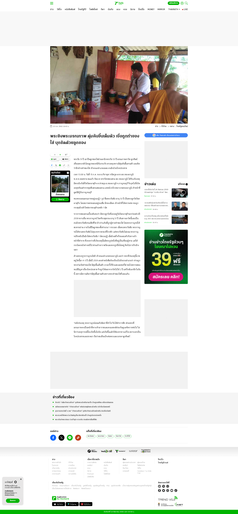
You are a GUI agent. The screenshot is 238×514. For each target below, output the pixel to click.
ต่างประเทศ (148, 209)
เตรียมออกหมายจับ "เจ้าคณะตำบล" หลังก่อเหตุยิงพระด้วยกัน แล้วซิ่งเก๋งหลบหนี (82, 407)
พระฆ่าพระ (101, 436)
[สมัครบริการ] (166, 257)
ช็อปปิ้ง (160, 460)
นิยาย (89, 471)
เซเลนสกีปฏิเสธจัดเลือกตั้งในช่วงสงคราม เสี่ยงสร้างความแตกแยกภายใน (156, 204)
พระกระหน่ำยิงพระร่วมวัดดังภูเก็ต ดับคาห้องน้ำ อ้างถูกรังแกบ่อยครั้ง (78, 415)
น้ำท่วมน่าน (60, 195)
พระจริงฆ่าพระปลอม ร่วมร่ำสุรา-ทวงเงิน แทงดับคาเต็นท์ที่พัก (76, 420)
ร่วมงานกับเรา (64, 486)
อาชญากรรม (56, 471)
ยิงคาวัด (118, 436)
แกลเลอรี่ (126, 471)
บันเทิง (106, 465)
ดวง (88, 468)
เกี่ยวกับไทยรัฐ (76, 486)
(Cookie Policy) (9, 495)
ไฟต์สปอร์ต (141, 465)
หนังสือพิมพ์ (108, 462)
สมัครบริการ (173, 3)
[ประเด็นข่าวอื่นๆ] (68, 173)
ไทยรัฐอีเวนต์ (163, 463)
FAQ (107, 486)
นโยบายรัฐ (55, 468)
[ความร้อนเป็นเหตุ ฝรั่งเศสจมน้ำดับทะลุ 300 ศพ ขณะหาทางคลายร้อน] (180, 219)
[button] (51, 165)
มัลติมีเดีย (90, 477)
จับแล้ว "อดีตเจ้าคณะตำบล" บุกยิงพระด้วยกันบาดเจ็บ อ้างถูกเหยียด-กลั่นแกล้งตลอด (84, 402)
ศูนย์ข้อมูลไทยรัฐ (99, 486)
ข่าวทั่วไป (127, 436)
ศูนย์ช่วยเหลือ (116, 486)
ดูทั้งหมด (181, 184)
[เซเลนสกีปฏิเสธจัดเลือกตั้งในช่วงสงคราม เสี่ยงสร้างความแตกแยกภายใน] (180, 206)
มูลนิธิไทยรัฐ (87, 486)
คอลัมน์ (89, 465)
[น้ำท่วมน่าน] (60, 184)
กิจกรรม (55, 486)
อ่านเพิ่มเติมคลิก (10, 492)
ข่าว (156, 126)
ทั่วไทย (163, 126)
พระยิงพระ (91, 436)
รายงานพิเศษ (92, 462)
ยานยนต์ (71, 471)
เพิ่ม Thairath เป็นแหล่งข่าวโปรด (168, 135)
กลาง (172, 126)
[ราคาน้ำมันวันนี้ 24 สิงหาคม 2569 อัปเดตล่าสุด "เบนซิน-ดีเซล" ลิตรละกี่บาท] (180, 192)
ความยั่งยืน (72, 474)
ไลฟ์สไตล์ (107, 474)
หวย (105, 468)
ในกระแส (147, 196)
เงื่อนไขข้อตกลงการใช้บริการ (61, 489)
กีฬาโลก (125, 468)
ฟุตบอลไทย (141, 462)
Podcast (90, 474)
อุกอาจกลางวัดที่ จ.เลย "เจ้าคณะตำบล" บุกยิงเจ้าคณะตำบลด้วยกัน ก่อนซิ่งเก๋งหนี (83, 411)
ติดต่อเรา (76, 489)
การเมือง (72, 465)
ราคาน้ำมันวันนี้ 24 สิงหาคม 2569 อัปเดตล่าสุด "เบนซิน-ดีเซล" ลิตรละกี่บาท (156, 191)
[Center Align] (21, 479)
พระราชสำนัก (56, 462)
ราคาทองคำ (56, 474)
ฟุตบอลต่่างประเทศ (129, 462)
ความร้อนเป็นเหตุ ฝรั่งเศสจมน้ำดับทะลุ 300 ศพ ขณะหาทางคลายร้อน (156, 217)
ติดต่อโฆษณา (86, 489)
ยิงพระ (110, 436)
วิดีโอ (105, 471)
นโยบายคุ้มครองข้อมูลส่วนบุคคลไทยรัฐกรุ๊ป (137, 486)
